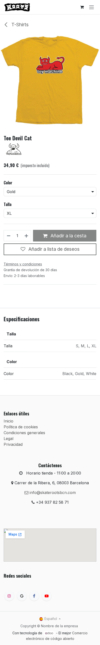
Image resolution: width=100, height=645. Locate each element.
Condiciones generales (24, 432)
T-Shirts (19, 24)
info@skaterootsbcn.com (52, 492)
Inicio (8, 421)
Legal (8, 438)
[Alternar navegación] (91, 7)
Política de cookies (21, 426)
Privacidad (13, 444)
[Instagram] (9, 596)
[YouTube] (46, 596)
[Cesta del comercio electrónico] (82, 7)
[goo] (22, 596)
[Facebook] (34, 596)
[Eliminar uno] (8, 235)
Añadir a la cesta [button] (67, 236)
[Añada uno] (26, 235)
